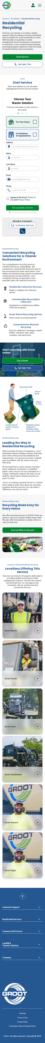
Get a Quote (22, 361)
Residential (15, 19)
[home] (6, 5)
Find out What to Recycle (22, 530)
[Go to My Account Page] (33, 6)
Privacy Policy (24, 200)
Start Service (22, 57)
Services (5, 19)
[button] (40, 5)
